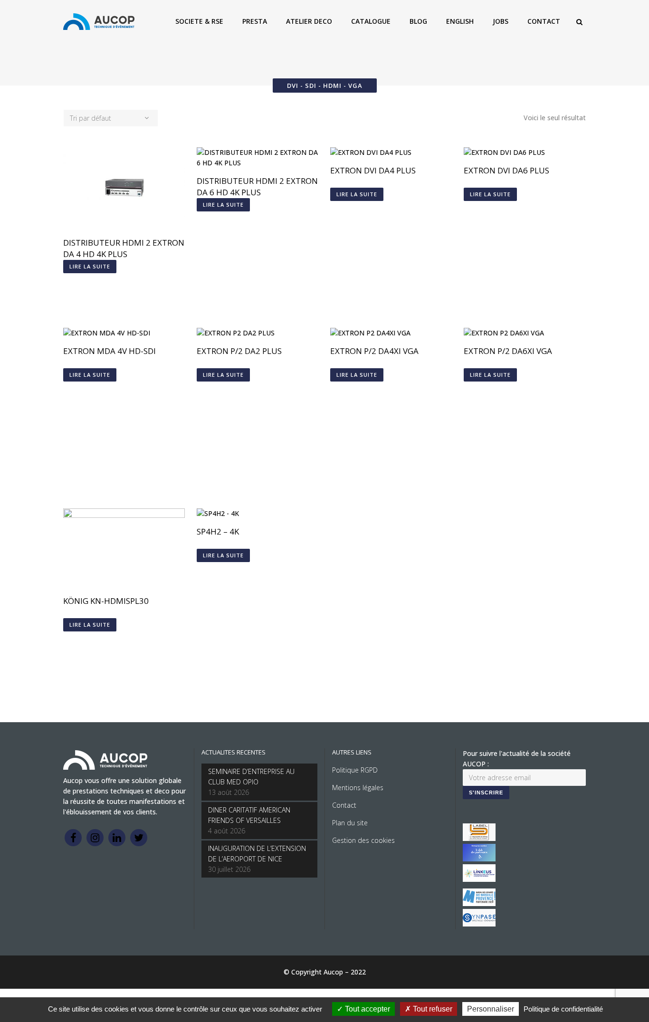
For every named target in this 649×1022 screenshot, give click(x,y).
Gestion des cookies (363, 840)
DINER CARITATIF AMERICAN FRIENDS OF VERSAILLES (249, 815)
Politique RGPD (355, 769)
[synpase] (479, 923)
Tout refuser (431, 1009)
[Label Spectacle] (479, 838)
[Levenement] (479, 858)
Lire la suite (89, 266)
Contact (344, 805)
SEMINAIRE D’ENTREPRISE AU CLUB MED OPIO (251, 776)
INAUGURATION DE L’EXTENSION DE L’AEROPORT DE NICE (257, 853)
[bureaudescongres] (479, 903)
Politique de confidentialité (563, 1009)
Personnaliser (490, 1009)
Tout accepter (366, 1009)
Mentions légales (357, 787)
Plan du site (350, 822)
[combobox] (110, 118)
